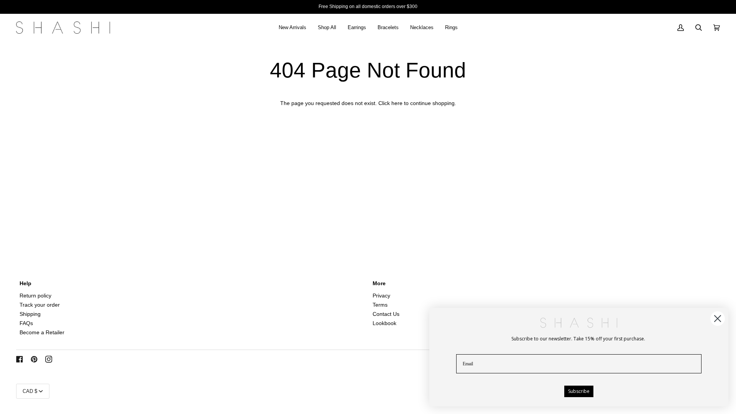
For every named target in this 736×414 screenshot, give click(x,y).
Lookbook (384, 323)
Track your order (40, 305)
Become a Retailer (42, 332)
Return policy (35, 296)
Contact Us (386, 314)
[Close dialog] (717, 318)
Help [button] (25, 283)
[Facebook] (19, 359)
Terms (380, 305)
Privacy (381, 296)
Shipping (30, 314)
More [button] (379, 283)
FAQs (26, 323)
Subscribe (579, 391)
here (396, 103)
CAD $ (30, 391)
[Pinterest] (34, 359)
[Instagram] (48, 359)
